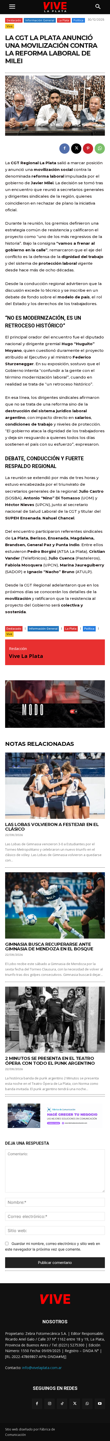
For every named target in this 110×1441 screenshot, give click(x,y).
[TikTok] (62, 1404)
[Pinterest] (88, 148)
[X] (76, 148)
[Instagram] (49, 1404)
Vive (10, 26)
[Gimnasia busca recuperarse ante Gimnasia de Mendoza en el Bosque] (55, 905)
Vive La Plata (26, 656)
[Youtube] (100, 1404)
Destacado (14, 20)
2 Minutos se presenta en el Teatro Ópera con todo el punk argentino (50, 1061)
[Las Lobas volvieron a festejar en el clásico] (55, 785)
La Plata (64, 20)
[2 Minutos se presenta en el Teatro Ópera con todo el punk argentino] (55, 1020)
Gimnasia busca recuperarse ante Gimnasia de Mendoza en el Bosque (49, 947)
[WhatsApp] (100, 148)
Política (78, 20)
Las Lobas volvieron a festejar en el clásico (52, 827)
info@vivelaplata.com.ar (42, 1367)
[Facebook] (64, 148)
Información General (39, 20)
